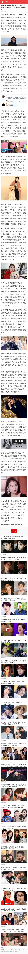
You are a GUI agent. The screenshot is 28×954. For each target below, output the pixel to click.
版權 (16, 951)
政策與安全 (7, 951)
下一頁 (14, 531)
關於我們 (3, 951)
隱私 (14, 951)
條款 (11, 951)
